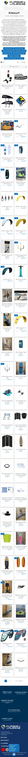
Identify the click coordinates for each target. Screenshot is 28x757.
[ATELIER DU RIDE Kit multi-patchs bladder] (20, 465)
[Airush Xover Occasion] (20, 368)
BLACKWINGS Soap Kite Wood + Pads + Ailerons (7, 596)
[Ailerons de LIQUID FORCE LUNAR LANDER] (7, 101)
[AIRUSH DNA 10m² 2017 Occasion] (20, 174)
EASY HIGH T (20, 754)
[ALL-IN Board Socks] (20, 441)
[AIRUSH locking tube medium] (7, 246)
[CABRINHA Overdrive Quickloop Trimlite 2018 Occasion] (7, 659)
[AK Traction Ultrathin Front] (7, 441)
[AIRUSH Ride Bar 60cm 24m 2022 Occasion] (20, 295)
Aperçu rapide (9, 76)
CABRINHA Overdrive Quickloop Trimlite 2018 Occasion (7, 669)
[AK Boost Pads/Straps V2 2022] (7, 392)
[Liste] (3, 62)
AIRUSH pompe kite (21, 279)
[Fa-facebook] (7, 749)
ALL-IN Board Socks (21, 449)
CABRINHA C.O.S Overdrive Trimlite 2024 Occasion (7, 621)
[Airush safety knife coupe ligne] (7, 319)
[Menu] (1, 3)
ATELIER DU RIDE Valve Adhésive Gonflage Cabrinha (7, 524)
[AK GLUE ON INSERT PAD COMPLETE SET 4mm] (20, 416)
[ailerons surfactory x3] (20, 101)
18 (16, 681)
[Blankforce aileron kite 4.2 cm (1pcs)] (20, 586)
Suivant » (20, 681)
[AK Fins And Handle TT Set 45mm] (7, 416)
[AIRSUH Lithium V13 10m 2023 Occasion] (7, 125)
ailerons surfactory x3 (21, 109)
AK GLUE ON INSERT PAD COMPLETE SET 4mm (20, 426)
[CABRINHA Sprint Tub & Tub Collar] (20, 659)
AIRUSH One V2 (7, 279)
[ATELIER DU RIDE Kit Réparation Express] (7, 489)
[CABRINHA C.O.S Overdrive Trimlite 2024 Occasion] (7, 611)
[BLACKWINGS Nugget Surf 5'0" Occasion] (20, 538)
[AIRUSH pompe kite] (20, 271)
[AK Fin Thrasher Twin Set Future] (20, 392)
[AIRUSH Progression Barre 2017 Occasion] (7, 295)
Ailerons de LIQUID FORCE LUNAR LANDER (7, 111)
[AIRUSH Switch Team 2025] (20, 344)
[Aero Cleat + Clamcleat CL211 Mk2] (20, 76)
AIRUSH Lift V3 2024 (21, 206)
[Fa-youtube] (3, 749)
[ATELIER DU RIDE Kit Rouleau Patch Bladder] (20, 489)
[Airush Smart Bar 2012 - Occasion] (7, 344)
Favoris (9, 73)
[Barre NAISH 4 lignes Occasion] (20, 514)
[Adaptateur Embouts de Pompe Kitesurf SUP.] (7, 76)
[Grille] (1, 62)
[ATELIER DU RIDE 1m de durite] (7, 465)
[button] (8, 48)
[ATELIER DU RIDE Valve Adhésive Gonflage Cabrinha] (7, 514)
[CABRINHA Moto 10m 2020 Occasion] (20, 611)
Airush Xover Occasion (20, 376)
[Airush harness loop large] (7, 198)
